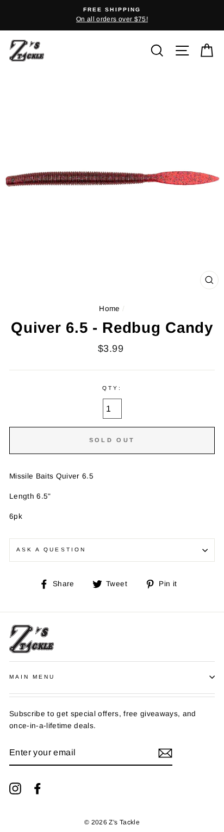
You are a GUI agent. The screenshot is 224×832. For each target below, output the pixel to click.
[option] (112, 15)
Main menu (32, 677)
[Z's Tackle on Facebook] (37, 788)
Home (109, 309)
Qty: (111, 388)
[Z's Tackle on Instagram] (15, 788)
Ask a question (51, 549)
